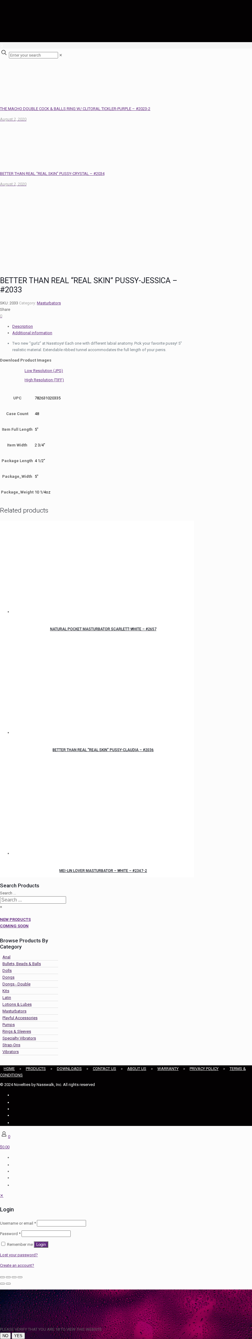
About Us (136, 1068)
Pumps (8, 1024)
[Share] (14, 1277)
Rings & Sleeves (16, 1031)
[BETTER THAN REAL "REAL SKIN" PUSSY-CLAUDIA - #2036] (103, 689)
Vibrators (10, 1051)
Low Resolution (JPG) (44, 370)
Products (36, 1068)
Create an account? (17, 1265)
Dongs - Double (16, 984)
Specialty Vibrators (19, 1038)
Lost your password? (19, 1255)
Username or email (18, 1223)
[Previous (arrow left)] (2, 1284)
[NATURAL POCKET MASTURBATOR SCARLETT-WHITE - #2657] (103, 568)
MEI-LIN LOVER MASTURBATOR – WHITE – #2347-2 (103, 871)
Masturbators (49, 303)
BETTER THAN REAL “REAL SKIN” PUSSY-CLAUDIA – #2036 (103, 750)
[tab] (103, 326)
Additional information (32, 333)
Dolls (7, 970)
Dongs (8, 977)
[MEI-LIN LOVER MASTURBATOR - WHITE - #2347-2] (103, 810)
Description (22, 326)
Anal (6, 957)
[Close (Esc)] (20, 1277)
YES (18, 1335)
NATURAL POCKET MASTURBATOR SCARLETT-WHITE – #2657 (103, 629)
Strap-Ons (11, 1045)
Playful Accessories (19, 1018)
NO (5, 1335)
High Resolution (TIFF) (44, 380)
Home (9, 1068)
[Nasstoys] (61, 29)
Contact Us (104, 1068)
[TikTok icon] (13, 1122)
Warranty (168, 1068)
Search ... (8, 893)
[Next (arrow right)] (8, 1284)
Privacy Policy (204, 1068)
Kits (5, 990)
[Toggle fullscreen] (8, 1277)
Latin (6, 997)
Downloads (69, 1068)
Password (10, 1233)
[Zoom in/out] (2, 1277)
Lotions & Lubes (17, 1004)
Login (41, 1244)
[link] (60, 55)
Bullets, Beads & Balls (21, 963)
